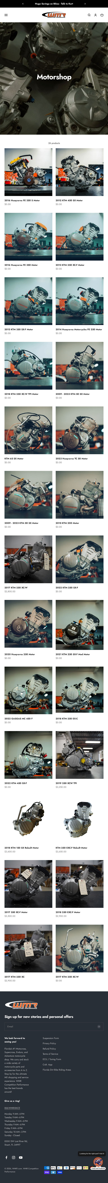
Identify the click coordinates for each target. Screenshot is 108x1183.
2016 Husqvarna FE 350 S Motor (22, 200)
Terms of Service (50, 1054)
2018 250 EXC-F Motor (68, 912)
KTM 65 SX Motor (13, 458)
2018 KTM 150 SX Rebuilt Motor (21, 847)
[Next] (85, 4)
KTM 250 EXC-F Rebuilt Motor (71, 847)
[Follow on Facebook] (6, 1157)
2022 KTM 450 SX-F (15, 783)
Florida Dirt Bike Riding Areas (57, 1069)
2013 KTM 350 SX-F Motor (18, 329)
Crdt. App (47, 1064)
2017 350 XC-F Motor (16, 912)
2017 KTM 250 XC (14, 976)
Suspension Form (51, 1038)
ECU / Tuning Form (52, 1059)
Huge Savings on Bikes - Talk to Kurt (54, 3)
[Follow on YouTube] (21, 1157)
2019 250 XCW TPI (66, 783)
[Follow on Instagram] (13, 1157)
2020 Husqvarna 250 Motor (19, 654)
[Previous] (22, 4)
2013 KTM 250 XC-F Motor (70, 265)
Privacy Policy (49, 1043)
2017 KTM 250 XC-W (15, 587)
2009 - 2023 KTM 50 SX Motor (73, 394)
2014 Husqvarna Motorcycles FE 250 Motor (79, 329)
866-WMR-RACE (12, 1108)
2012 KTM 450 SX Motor (69, 200)
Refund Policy (49, 1048)
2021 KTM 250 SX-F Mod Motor (73, 654)
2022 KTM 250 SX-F (67, 587)
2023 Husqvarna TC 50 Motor (72, 458)
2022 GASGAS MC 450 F (18, 718)
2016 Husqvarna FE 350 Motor (21, 265)
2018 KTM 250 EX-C (67, 718)
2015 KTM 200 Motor (67, 523)
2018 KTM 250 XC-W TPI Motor (21, 394)
